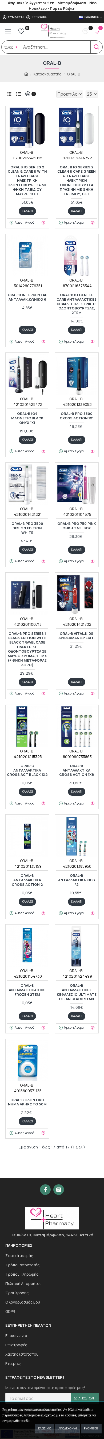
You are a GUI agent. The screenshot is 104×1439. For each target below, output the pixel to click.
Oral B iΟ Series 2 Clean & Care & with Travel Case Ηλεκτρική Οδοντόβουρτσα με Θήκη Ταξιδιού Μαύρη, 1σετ (27, 180)
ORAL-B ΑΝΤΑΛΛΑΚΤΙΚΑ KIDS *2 (76, 880)
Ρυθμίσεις (91, 1428)
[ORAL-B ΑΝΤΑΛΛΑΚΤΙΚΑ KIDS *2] (76, 836)
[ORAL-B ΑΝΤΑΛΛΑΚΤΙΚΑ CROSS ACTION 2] (27, 836)
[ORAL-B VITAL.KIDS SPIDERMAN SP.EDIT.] (76, 594)
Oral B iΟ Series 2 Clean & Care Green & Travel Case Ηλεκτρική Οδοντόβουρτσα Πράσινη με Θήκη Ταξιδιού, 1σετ (76, 180)
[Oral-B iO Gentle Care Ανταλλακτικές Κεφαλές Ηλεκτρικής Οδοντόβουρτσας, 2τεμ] (76, 255)
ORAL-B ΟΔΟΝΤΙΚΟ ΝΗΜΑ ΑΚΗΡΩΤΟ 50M (27, 1102)
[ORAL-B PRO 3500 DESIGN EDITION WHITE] (27, 484)
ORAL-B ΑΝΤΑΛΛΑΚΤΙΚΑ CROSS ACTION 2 (27, 880)
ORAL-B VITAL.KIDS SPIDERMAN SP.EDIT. (76, 635)
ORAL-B (26, 152)
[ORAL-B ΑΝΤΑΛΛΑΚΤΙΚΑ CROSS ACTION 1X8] (76, 726)
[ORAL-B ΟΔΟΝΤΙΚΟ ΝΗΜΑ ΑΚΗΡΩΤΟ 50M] (27, 1060)
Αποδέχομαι (67, 1428)
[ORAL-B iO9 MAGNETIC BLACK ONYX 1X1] (27, 374)
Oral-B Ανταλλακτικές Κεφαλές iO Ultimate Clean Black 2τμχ (77, 992)
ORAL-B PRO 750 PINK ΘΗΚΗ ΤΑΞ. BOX (76, 525)
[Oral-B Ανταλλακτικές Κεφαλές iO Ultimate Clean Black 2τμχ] (76, 946)
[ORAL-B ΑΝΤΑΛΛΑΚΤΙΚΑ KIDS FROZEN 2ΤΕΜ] (27, 946)
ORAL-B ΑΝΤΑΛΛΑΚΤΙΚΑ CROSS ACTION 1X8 (76, 770)
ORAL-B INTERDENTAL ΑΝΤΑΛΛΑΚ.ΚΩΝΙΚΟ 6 (27, 297)
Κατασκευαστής (47, 73)
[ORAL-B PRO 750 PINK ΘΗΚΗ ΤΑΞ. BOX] (76, 484)
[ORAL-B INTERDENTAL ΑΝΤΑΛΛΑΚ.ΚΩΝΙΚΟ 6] (27, 255)
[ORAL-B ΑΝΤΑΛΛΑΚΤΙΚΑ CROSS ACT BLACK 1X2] (27, 726)
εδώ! (28, 1421)
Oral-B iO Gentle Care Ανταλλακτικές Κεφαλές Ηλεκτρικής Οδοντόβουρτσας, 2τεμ (77, 304)
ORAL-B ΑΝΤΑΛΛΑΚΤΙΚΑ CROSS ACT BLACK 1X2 (27, 770)
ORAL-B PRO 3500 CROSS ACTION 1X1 (77, 415)
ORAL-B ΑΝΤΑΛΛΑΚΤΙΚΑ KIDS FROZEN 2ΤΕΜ (27, 990)
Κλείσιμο (44, 1428)
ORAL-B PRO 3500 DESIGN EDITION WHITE (27, 528)
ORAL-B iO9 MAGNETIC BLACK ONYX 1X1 (27, 418)
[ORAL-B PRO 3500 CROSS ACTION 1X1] (76, 374)
